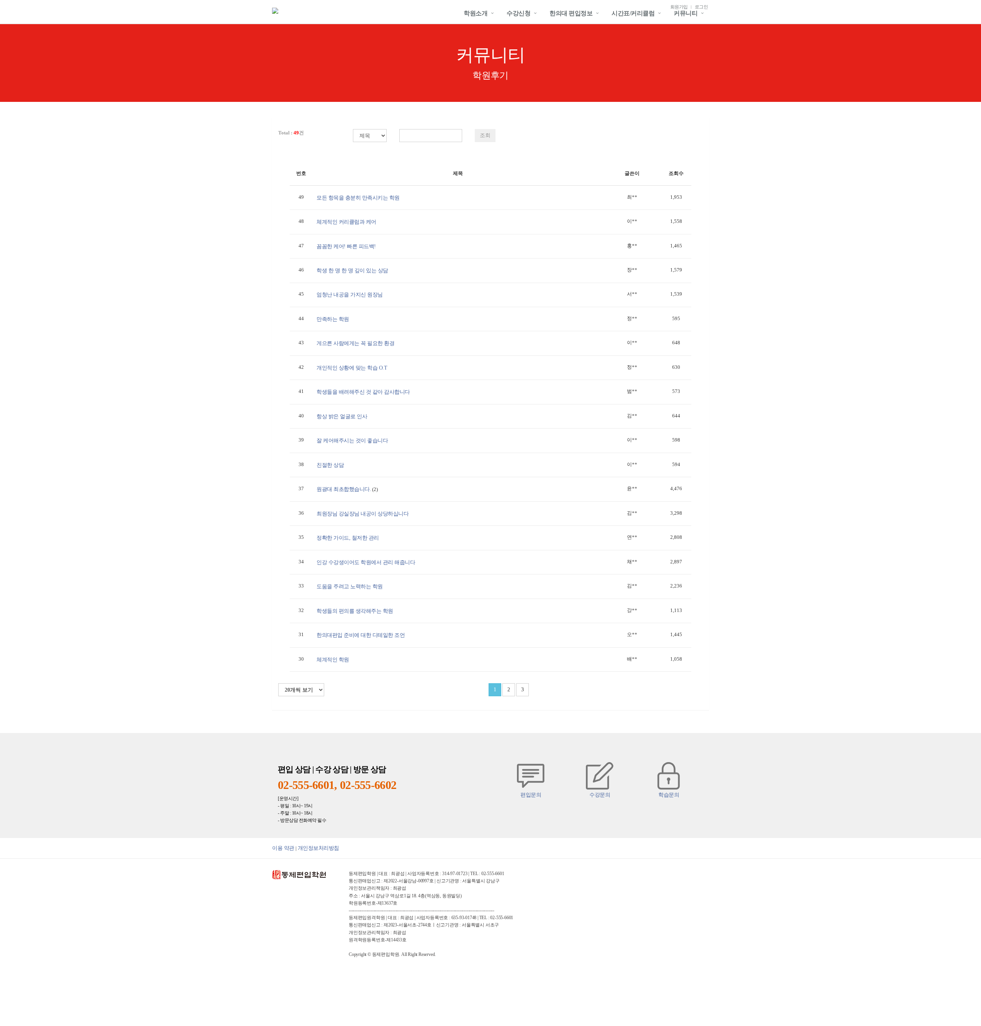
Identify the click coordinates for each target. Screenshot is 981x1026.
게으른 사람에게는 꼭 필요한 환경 (355, 343)
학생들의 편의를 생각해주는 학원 (355, 611)
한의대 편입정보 (571, 13)
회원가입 (679, 7)
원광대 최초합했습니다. (344, 489)
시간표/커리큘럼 (633, 13)
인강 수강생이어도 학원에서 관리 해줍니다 (366, 562)
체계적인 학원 (333, 659)
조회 (485, 135)
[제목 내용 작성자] (366, 135)
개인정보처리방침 (318, 848)
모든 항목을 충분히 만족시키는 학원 (358, 198)
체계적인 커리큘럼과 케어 (346, 222)
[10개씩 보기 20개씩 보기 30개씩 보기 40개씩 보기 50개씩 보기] (301, 689)
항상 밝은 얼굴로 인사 (342, 416)
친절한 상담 (330, 465)
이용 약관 (283, 848)
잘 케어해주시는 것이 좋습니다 (352, 440)
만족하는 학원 (333, 319)
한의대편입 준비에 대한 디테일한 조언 (361, 635)
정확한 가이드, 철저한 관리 (348, 538)
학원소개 (475, 13)
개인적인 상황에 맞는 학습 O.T (352, 368)
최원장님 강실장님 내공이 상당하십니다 (362, 514)
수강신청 (518, 13)
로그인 (701, 7)
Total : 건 (291, 133)
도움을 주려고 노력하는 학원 (350, 586)
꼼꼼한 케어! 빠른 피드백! (346, 246)
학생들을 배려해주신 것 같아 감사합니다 (363, 392)
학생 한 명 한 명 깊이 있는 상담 (352, 270)
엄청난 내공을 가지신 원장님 (350, 294)
